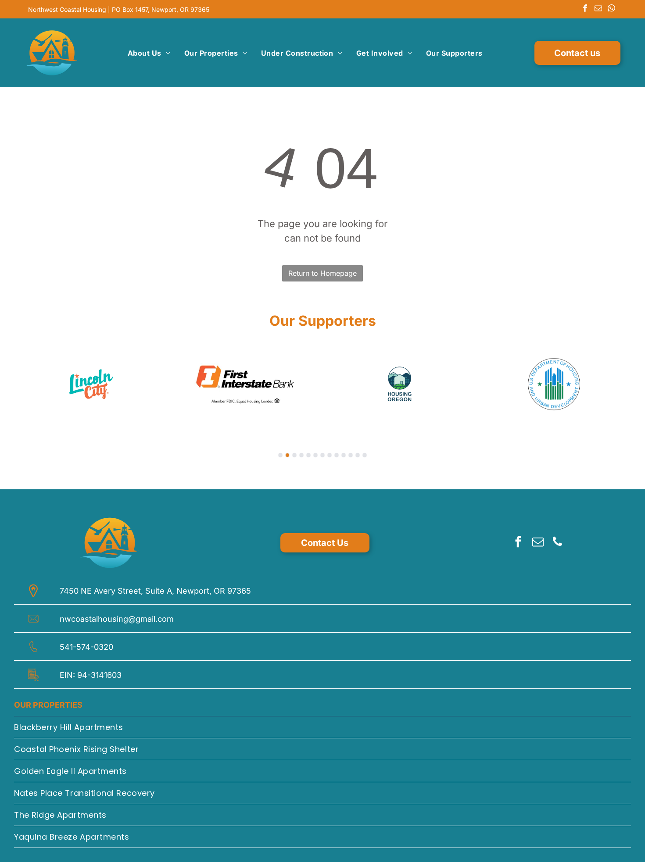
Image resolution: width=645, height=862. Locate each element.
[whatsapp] (611, 9)
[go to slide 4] (301, 455)
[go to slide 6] (315, 455)
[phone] (557, 543)
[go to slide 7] (322, 455)
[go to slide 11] (350, 455)
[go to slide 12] (357, 455)
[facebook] (585, 9)
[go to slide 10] (343, 455)
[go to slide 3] (294, 455)
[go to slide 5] (308, 455)
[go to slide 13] (364, 455)
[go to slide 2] (287, 455)
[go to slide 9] (336, 455)
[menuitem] (149, 53)
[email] (598, 9)
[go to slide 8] (329, 455)
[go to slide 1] (280, 455)
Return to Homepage (322, 273)
